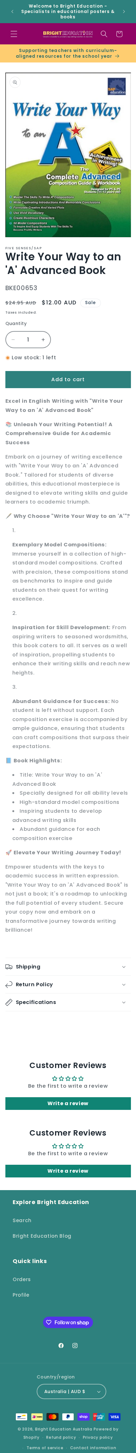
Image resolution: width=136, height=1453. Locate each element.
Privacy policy (98, 1437)
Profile (21, 1295)
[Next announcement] (124, 12)
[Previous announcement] (12, 12)
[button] (14, 34)
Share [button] (19, 1023)
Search (22, 1220)
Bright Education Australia (63, 1429)
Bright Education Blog (42, 1236)
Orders (22, 1279)
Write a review (68, 1103)
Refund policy (61, 1437)
